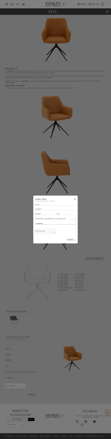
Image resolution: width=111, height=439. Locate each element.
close (75, 199)
